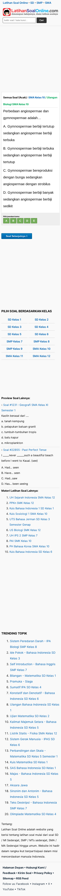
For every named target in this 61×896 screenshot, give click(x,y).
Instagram (38, 883)
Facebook (22, 883)
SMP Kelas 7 (14, 341)
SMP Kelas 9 (14, 348)
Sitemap (8, 878)
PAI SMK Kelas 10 (20, 541)
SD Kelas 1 (14, 319)
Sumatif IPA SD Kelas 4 (25, 687)
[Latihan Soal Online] (30, 12)
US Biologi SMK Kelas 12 (25, 530)
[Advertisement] (30, 58)
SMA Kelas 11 (14, 356)
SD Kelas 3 (14, 327)
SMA (48, 2)
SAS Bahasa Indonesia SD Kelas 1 (33, 768)
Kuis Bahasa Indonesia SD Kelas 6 (30, 551)
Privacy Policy (43, 873)
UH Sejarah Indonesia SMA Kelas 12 (32, 497)
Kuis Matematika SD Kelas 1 (29, 762)
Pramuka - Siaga (21, 681)
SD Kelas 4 (41, 327)
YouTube (8, 889)
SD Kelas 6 (41, 334)
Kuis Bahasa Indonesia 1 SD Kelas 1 (31, 508)
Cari (41, 20)
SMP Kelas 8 (41, 341)
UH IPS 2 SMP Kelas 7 (23, 535)
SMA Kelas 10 (36, 97)
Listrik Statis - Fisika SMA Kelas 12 (33, 733)
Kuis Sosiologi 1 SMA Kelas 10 (28, 513)
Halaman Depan (13, 867)
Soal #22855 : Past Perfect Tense (24, 449)
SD (32, 2)
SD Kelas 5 (14, 334)
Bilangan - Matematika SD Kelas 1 (33, 675)
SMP (40, 2)
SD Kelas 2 (41, 319)
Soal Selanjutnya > (16, 236)
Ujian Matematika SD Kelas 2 (29, 716)
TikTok (21, 889)
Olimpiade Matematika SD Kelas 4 (33, 814)
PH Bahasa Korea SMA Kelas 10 (29, 546)
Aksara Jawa (19, 785)
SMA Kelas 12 (41, 356)
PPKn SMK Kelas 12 (21, 503)
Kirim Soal (24, 873)
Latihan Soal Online (15, 2)
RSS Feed (22, 878)
